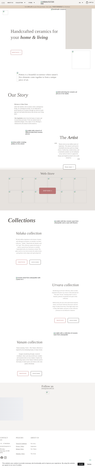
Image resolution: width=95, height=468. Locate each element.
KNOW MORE (35, 262)
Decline (89, 464)
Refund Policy (20, 449)
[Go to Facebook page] (2, 457)
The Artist (33, 453)
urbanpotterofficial (47, 388)
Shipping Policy (20, 453)
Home (3, 2)
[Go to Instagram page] (5, 457)
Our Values (33, 449)
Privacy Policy (20, 446)
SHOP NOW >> (16, 52)
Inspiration (33, 446)
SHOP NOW (21, 262)
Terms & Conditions (21, 443)
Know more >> (69, 167)
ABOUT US (10, 2)
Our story (33, 443)
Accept (81, 464)
